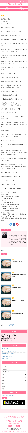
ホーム (5, 416)
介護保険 (7, 7)
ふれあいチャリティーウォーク (9, 351)
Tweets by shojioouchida (8, 395)
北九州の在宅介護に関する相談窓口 (14, 423)
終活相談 (21, 7)
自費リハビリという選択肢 (18, 300)
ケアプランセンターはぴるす (14, 4)
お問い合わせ (21, 9)
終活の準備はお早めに (7, 356)
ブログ (18, 416)
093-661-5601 (14, 426)
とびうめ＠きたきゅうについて (19, 261)
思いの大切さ (5, 358)
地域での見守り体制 (9, 325)
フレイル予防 (5, 348)
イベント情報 (12, 417)
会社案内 (7, 9)
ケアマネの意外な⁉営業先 (8, 353)
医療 (3, 250)
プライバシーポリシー (20, 417)
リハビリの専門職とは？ (17, 313)
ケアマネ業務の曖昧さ (9, 324)
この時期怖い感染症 (16, 287)
